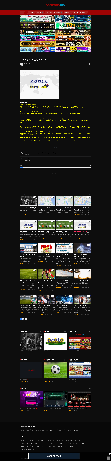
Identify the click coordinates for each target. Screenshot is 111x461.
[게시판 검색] (89, 194)
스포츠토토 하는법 (61, 231)
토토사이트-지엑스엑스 (24, 443)
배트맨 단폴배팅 (23, 379)
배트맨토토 (24, 360)
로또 (28, 119)
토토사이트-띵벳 (32, 440)
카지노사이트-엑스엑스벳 (25, 446)
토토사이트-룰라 (34, 443)
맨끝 (26, 319)
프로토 (21, 141)
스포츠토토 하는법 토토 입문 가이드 (64, 256)
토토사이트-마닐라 (23, 440)
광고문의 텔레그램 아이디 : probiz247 (27, 449)
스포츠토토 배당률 (43, 231)
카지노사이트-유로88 (73, 443)
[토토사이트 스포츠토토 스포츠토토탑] (39, 84)
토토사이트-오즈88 (68, 440)
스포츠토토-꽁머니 (43, 255)
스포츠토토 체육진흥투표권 (27, 207)
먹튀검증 (76, 12)
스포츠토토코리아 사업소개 (27, 231)
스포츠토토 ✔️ (32, 12)
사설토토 (46, 379)
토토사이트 (73, 331)
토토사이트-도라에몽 (78, 440)
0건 (26, 65)
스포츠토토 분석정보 (43, 306)
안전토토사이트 (74, 360)
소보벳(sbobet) (72, 379)
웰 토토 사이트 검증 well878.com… (28, 408)
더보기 (40, 331)
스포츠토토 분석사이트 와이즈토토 (28, 256)
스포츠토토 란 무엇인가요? (81, 231)
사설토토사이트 (49, 360)
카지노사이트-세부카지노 (50, 443)
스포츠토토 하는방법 (79, 306)
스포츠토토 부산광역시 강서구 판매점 (82, 208)
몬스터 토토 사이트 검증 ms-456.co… (52, 408)
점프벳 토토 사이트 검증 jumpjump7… (77, 408)
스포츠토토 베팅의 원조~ (26, 306)
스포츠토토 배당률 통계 (80, 280)
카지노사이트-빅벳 (83, 443)
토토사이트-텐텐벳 (50, 440)
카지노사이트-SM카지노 (46, 446)
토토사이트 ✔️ (40, 12)
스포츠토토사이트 (68, 12)
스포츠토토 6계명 (61, 306)
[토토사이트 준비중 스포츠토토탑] (54, 456)
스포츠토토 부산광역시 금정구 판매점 (64, 208)
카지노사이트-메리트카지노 (58, 446)
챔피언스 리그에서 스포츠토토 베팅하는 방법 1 (82, 256)
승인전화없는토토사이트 (74, 350)
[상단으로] (108, 458)
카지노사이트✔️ (83, 12)
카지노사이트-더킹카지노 (69, 446)
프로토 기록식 (47, 350)
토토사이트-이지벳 (59, 440)
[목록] (89, 64)
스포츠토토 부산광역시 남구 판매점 (46, 208)
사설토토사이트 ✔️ (58, 12)
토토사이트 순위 (48, 12)
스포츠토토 (24, 126)
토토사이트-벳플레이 (41, 440)
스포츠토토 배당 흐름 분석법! (45, 280)
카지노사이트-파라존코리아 (63, 443)
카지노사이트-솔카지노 (36, 446)
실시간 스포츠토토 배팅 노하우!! (27, 281)
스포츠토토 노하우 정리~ (62, 280)
